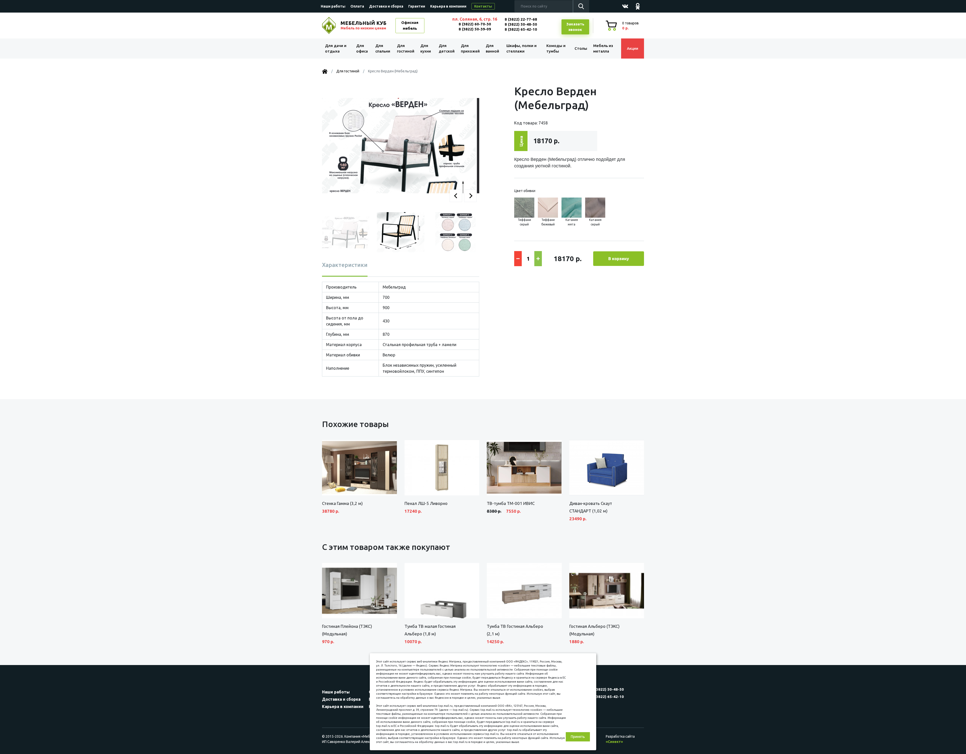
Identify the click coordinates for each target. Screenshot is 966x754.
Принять (578, 737)
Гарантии (416, 6)
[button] (456, 196)
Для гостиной (405, 48)
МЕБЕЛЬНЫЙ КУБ (363, 25)
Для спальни (382, 48)
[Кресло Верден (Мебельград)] (400, 145)
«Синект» (614, 742)
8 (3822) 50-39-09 (475, 29)
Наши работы (333, 6)
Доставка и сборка (386, 6)
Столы (581, 48)
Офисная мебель (409, 25)
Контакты (483, 6)
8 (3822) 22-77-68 (521, 19)
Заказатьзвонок (575, 27)
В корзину (618, 258)
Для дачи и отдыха (335, 48)
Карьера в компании (448, 6)
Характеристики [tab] (345, 265)
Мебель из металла (603, 48)
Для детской (447, 48)
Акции (632, 48)
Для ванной (492, 48)
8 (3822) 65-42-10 (521, 29)
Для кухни (425, 48)
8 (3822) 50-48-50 (521, 24)
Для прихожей (470, 48)
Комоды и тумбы (556, 48)
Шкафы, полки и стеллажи (521, 48)
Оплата (357, 6)
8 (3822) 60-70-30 (475, 24)
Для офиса (362, 48)
